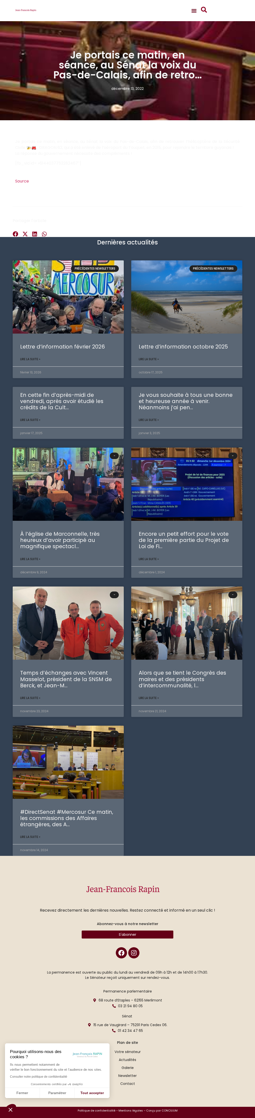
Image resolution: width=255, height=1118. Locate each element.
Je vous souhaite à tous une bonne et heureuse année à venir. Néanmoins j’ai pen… (186, 401)
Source (22, 181)
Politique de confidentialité (96, 1111)
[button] (10, 1110)
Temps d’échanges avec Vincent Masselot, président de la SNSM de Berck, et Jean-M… (66, 679)
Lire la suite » (30, 359)
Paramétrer (57, 1093)
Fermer (22, 1093)
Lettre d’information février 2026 (62, 346)
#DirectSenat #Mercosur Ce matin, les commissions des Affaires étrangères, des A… (66, 818)
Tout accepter (92, 1093)
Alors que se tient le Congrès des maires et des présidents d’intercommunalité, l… (182, 679)
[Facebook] (121, 952)
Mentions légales (131, 1111)
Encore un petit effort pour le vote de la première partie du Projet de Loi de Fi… (184, 540)
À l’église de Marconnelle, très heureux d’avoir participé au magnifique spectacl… (60, 540)
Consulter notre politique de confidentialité (38, 1076)
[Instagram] (133, 952)
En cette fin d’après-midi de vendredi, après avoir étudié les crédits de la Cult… (61, 401)
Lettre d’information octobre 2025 (183, 346)
